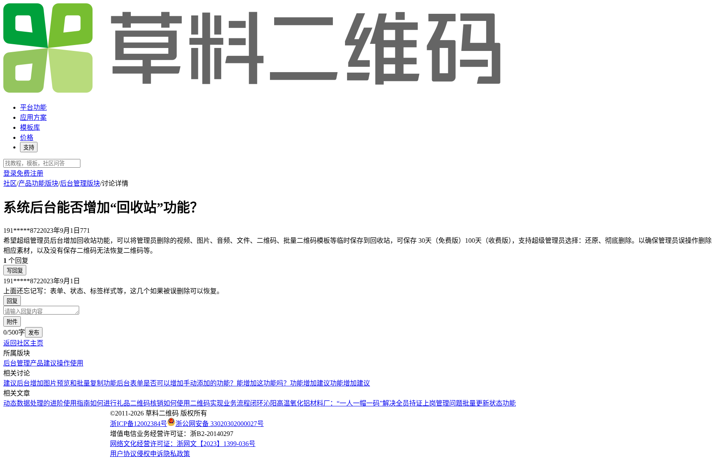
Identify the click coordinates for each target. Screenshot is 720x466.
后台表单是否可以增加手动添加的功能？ (177, 383)
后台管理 (16, 363)
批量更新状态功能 (489, 403)
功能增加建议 (310, 383)
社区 (10, 183)
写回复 (15, 270)
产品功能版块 (38, 183)
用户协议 (123, 453)
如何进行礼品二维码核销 (126, 403)
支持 (28, 147)
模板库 (30, 127)
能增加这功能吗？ (263, 383)
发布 (33, 333)
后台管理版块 (80, 183)
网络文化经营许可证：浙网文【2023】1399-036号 (182, 443)
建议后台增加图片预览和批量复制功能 (60, 383)
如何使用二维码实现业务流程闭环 (213, 403)
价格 (26, 137)
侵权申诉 (150, 453)
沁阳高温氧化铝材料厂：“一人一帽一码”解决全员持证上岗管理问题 (362, 403)
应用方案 (33, 117)
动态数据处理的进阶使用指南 (46, 403)
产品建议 (43, 363)
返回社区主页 (23, 343)
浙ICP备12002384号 (138, 423)
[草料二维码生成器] (253, 91)
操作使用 (70, 363)
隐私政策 (176, 453)
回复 (12, 301)
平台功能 (33, 107)
